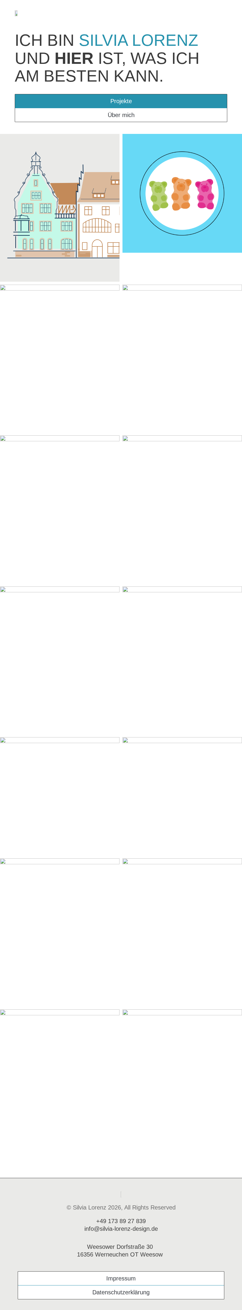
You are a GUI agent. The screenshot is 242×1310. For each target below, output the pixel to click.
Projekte (121, 101)
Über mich (121, 115)
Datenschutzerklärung (121, 1292)
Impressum (121, 1278)
